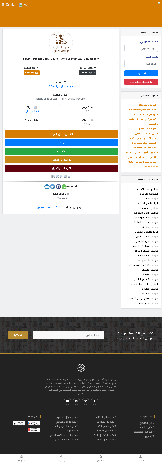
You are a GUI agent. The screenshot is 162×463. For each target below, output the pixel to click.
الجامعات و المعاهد (147, 203)
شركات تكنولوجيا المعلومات (143, 265)
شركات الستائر (151, 198)
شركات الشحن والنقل (147, 236)
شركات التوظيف (150, 269)
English (21, 460)
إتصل (60, 142)
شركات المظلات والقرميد (145, 246)
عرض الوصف (87, 73)
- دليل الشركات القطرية (146, 133)
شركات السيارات (150, 293)
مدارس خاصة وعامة (147, 208)
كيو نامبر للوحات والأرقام (63, 435)
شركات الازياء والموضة (146, 212)
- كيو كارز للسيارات (148, 105)
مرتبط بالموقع (45, 207)
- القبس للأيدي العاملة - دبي (143, 157)
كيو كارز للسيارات (105, 421)
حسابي (140, 460)
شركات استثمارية (149, 227)
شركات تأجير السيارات (147, 255)
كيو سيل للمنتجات (105, 430)
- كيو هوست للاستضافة (145, 114)
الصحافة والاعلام (149, 193)
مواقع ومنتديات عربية (147, 189)
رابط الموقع (30, 73)
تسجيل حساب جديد (140, 81)
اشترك (16, 335)
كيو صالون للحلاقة (104, 439)
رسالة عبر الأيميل (60, 168)
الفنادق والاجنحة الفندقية (144, 284)
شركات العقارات (150, 288)
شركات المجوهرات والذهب (144, 298)
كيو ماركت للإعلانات (104, 435)
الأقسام (100, 460)
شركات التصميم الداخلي (146, 279)
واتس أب (61, 151)
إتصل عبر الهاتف (60, 159)
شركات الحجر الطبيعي (147, 241)
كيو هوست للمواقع (65, 439)
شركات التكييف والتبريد (146, 250)
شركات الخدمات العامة (146, 222)
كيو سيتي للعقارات (104, 417)
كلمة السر (152, 57)
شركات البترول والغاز (147, 303)
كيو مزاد (71, 430)
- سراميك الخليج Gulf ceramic (143, 110)
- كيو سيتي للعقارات (147, 129)
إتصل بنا (61, 460)
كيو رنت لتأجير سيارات (65, 426)
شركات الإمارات (31, 111)
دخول (140, 73)
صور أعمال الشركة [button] (60, 134)
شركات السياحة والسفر (146, 217)
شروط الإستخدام (143, 427)
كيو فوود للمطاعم (66, 421)
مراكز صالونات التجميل (146, 231)
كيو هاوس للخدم (105, 426)
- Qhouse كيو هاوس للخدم (144, 138)
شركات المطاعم (149, 274)
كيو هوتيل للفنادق (66, 417)
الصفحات (60, 207)
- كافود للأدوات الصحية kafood (142, 152)
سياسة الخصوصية (143, 431)
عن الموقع (146, 423)
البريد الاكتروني (149, 41)
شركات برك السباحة (148, 260)
